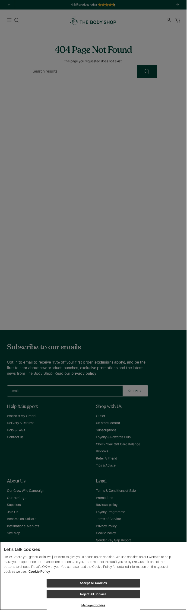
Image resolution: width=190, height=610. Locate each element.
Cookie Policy (39, 571)
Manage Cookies (93, 605)
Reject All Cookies (93, 594)
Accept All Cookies (93, 583)
